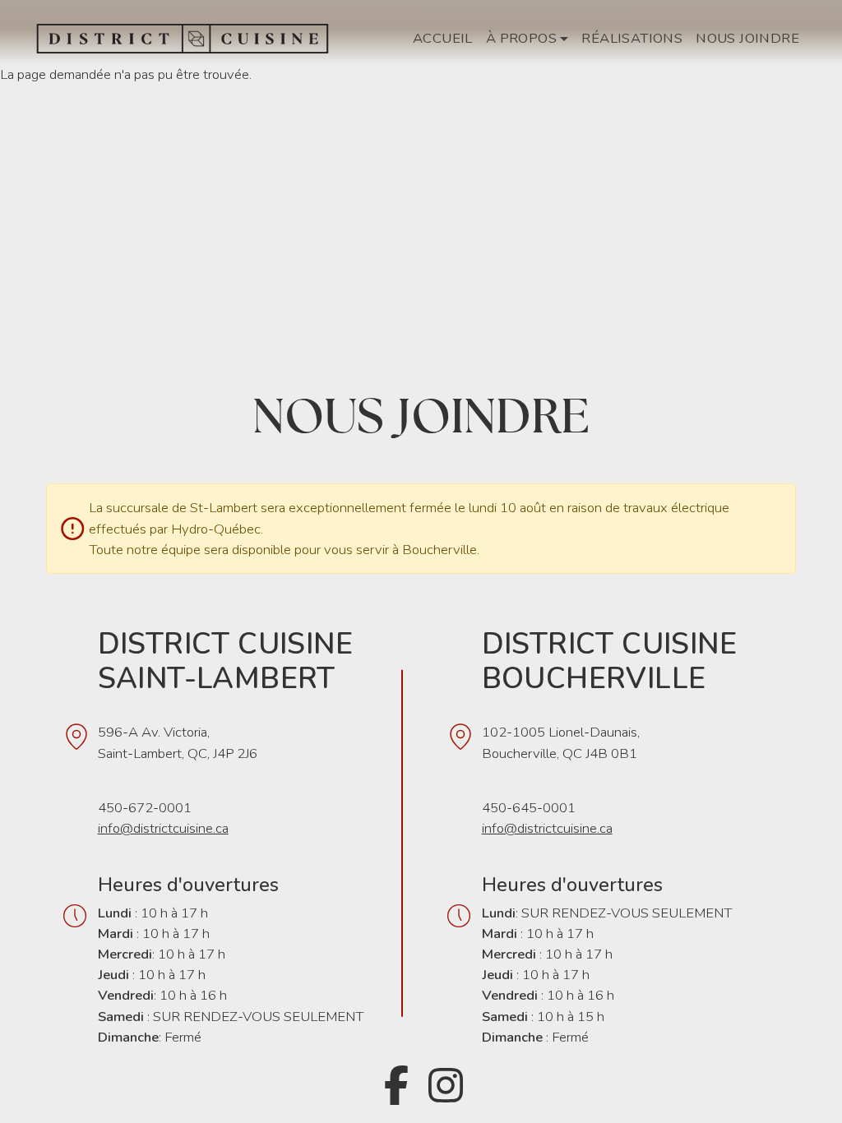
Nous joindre (747, 38)
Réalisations (631, 38)
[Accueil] (189, 38)
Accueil (443, 38)
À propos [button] (521, 38)
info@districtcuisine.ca (163, 828)
